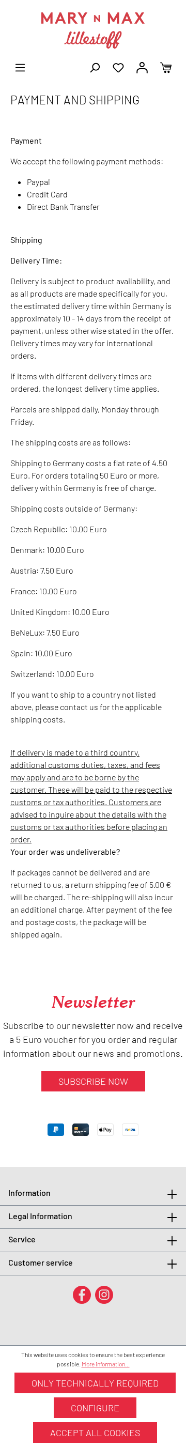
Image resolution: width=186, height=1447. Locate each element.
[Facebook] (82, 1294)
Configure (95, 1407)
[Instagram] (104, 1294)
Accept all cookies (95, 1432)
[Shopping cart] (166, 66)
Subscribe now (93, 1081)
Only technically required (95, 1383)
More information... (106, 1363)
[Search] (94, 66)
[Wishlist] (118, 66)
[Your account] (142, 66)
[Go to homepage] (93, 30)
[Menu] (20, 66)
